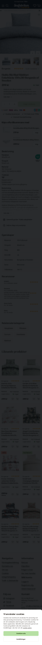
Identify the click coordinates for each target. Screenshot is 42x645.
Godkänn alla (21, 633)
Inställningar (21, 639)
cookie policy (27, 628)
